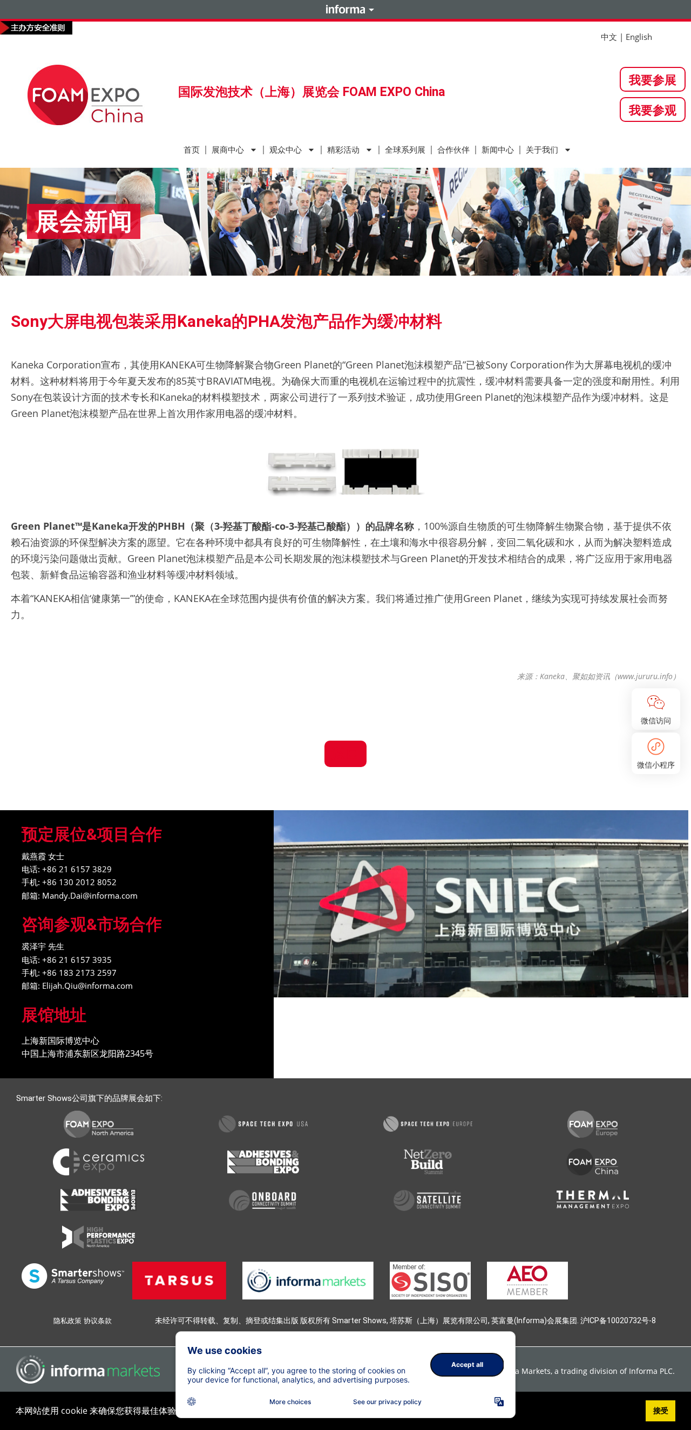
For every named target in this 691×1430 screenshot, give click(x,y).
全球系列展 (405, 150)
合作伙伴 (453, 150)
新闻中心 (498, 150)
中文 (609, 36)
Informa (345, 9)
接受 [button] (660, 1410)
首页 (192, 150)
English (639, 36)
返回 (345, 753)
